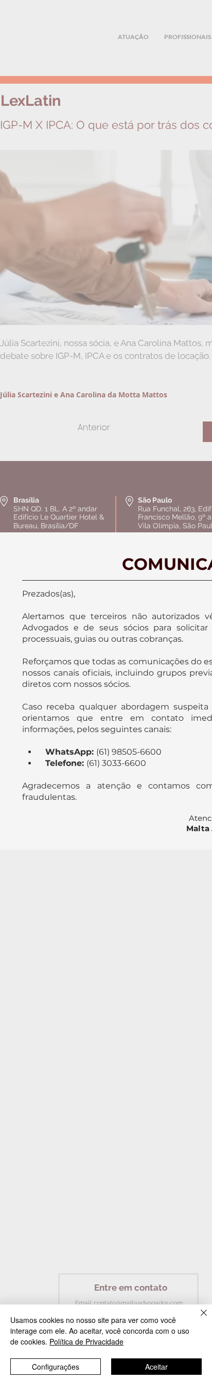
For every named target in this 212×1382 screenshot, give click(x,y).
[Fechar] (197, 1319)
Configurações (55, 1366)
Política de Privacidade (86, 1341)
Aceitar (156, 1366)
